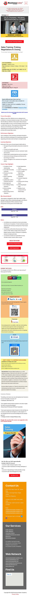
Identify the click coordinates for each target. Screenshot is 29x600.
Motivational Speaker (11, 538)
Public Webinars (9, 531)
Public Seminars (9, 529)
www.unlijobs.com (10, 566)
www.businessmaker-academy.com (14, 557)
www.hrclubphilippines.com (12, 559)
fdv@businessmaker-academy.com (14, 513)
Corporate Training (10, 533)
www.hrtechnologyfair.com (12, 561)
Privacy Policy (15, 594)
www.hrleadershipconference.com (14, 563)
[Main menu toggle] (26, 3)
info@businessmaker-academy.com (16, 11)
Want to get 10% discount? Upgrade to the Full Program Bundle (14, 113)
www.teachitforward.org (11, 564)
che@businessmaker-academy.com (14, 511)
